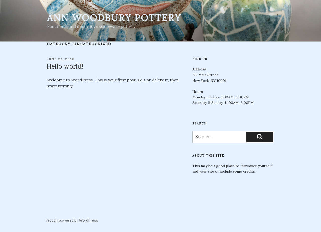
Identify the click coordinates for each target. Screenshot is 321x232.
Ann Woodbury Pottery (114, 17)
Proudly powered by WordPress (72, 220)
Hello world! (65, 66)
